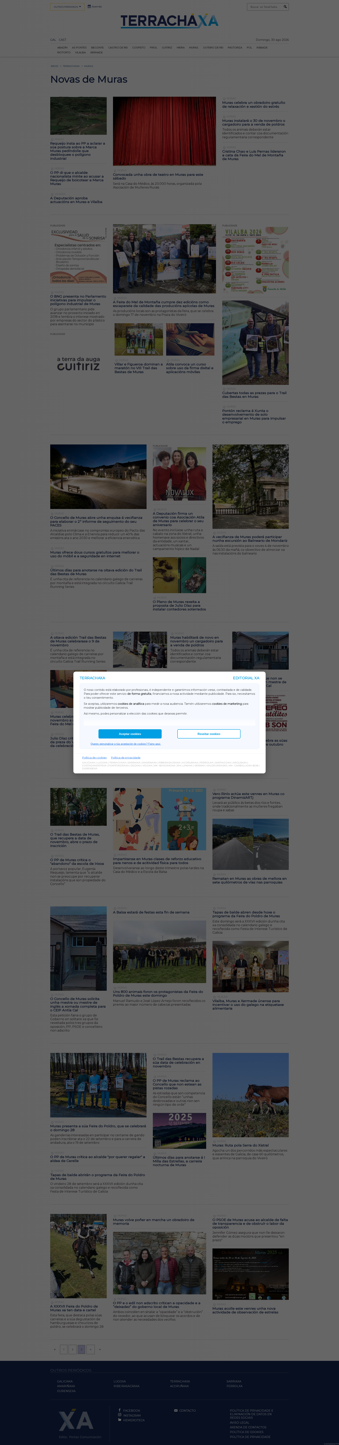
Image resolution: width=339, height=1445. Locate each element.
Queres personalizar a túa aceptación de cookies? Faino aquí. (126, 743)
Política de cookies (94, 757)
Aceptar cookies (130, 734)
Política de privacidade (125, 757)
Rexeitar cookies (209, 734)
